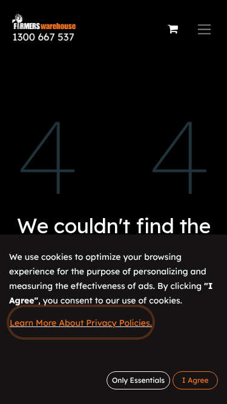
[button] (195, 380)
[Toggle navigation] (204, 29)
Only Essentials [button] (138, 380)
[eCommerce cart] (172, 29)
